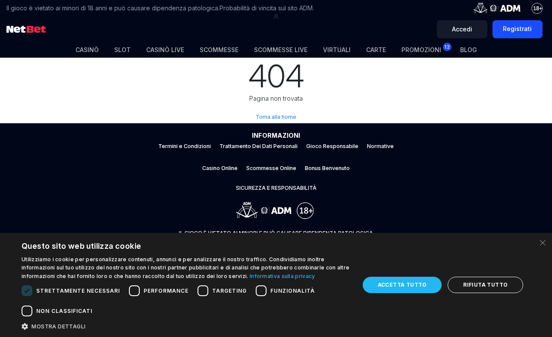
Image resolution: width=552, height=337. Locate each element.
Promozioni (425, 48)
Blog (468, 49)
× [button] (542, 242)
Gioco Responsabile (332, 146)
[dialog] (276, 285)
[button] (276, 16)
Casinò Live (165, 49)
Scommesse (219, 49)
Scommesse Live (280, 49)
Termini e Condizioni (184, 146)
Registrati (517, 28)
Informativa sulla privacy (282, 276)
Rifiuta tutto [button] (485, 284)
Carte (376, 49)
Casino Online (220, 168)
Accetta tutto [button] (402, 284)
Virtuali (337, 49)
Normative (380, 146)
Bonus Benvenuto (327, 168)
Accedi (462, 29)
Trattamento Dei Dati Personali (259, 146)
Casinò (87, 49)
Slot (122, 49)
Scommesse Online (271, 168)
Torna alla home (276, 117)
